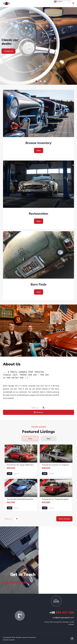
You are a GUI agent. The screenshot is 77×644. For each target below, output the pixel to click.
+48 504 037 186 (15, 582)
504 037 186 (61, 612)
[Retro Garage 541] (6, 3)
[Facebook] (44, 408)
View (38, 150)
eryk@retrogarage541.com (63, 617)
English (59, 1)
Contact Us (8, 53)
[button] (32, 81)
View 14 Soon (64, 519)
